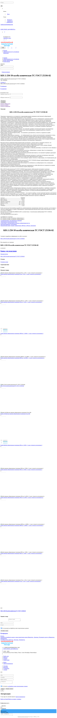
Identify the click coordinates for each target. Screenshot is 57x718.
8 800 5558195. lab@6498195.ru (8, 29)
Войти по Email (4, 699)
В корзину (3, 100)
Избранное (9, 22)
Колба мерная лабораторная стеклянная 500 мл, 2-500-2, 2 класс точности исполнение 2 (21, 469)
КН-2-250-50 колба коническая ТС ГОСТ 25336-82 (13, 238)
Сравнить (10, 21)
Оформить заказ (7, 38)
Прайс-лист (6, 656)
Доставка (5, 666)
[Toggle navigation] (3, 48)
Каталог (5, 50)
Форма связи (6, 660)
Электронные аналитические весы (9, 221)
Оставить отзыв (4, 262)
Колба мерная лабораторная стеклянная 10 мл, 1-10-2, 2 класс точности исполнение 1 (21, 581)
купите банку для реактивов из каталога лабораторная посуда (15, 223)
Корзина (9, 19)
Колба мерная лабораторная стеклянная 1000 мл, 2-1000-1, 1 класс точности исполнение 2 (22, 333)
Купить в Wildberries (5, 106)
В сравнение (4, 88)
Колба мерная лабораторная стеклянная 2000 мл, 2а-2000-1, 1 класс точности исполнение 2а (22, 358)
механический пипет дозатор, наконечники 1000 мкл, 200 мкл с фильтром (18, 225)
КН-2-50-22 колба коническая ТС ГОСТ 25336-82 (12, 385)
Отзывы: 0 (3, 82)
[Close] (2, 6)
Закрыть (3, 688)
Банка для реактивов (9, 251)
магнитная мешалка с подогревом (9, 224)
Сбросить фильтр (6, 72)
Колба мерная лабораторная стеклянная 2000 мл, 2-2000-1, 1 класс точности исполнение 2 (22, 525)
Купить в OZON (4, 105)
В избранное (4, 86)
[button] (3, 8)
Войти (4, 662)
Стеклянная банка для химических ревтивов (11, 220)
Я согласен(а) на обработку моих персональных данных (15, 628)
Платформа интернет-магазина (23, 716)
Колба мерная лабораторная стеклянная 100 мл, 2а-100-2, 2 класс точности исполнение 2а (22, 497)
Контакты (5, 667)
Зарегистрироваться (8, 663)
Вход (8, 14)
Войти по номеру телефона (14, 699)
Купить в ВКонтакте (5, 103)
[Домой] (7, 46)
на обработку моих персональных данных (18, 686)
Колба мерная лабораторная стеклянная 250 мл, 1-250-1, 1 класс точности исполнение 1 (21, 302)
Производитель (4, 254)
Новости (5, 657)
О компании (6, 668)
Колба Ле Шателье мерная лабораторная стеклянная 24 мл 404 (15, 413)
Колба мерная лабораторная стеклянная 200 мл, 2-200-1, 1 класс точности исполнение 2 (21, 445)
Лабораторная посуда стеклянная (11, 51)
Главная (5, 57)
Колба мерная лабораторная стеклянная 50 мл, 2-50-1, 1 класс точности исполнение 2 (21, 274)
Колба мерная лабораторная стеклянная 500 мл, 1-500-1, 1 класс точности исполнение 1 (21, 553)
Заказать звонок (9, 688)
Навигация (6, 53)
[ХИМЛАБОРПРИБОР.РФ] (7, 645)
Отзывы (5, 658)
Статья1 (5, 669)
